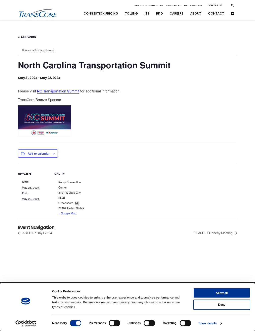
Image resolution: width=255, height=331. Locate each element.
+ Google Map (67, 213)
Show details (207, 323)
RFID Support (173, 5)
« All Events (27, 36)
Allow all (222, 293)
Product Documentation (148, 5)
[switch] (114, 323)
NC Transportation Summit (58, 90)
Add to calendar (38, 153)
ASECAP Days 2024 (37, 233)
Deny (221, 304)
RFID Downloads (193, 5)
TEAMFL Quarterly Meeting (213, 233)
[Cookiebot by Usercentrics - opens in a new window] (25, 323)
